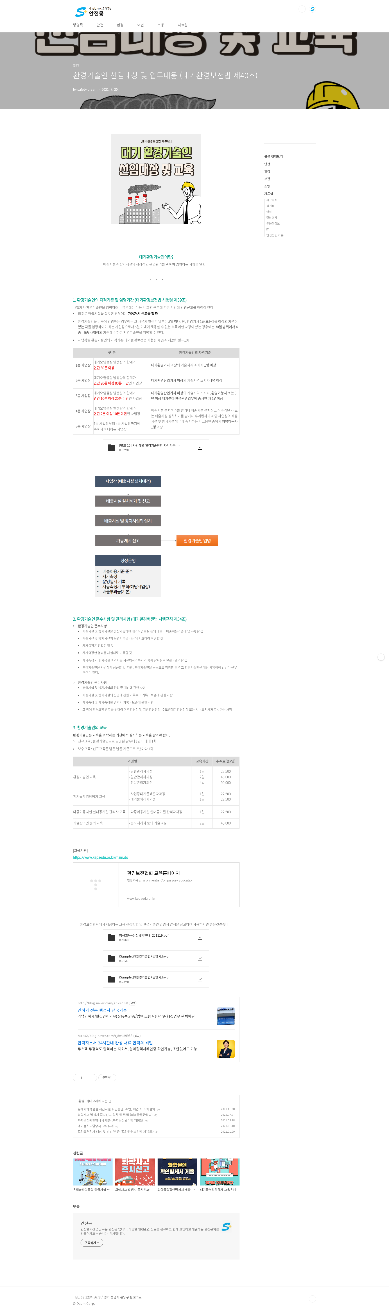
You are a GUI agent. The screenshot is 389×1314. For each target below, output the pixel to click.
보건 (140, 24)
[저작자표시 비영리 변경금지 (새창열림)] (122, 1078)
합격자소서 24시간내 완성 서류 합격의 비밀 (115, 1042)
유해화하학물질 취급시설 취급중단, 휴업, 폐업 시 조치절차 (116, 1109)
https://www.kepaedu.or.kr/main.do (100, 857)
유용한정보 (273, 223)
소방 (160, 24)
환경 (120, 24)
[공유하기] (86, 1077)
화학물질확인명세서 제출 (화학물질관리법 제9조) (110, 1120)
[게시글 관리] (92, 1077)
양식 (269, 212)
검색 (302, 9)
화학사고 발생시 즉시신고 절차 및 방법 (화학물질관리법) (115, 1114)
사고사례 (271, 200)
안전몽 (86, 1223)
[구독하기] (381, 657)
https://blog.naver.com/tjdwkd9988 (105, 1036)
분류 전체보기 (273, 156)
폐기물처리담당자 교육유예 (96, 1126)
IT (267, 229)
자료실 (183, 24)
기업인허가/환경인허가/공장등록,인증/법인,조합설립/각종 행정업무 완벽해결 (136, 1016)
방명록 (78, 24)
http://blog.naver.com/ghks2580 (103, 1003)
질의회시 (271, 217)
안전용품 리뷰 (274, 235)
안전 (100, 24)
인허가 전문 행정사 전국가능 (102, 1010)
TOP (312, 1299)
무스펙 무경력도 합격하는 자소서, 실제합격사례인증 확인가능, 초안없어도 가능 (137, 1048)
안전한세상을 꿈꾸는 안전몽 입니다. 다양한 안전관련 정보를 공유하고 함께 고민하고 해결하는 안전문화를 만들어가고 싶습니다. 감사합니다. (150, 1231)
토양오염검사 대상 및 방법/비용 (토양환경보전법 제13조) (116, 1131)
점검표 (270, 206)
